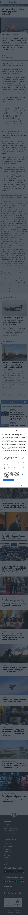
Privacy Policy (22, 485)
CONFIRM (8, 480)
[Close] (25, 430)
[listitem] (14, 455)
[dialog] (14, 457)
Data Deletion (6, 485)
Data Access (14, 485)
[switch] (23, 458)
